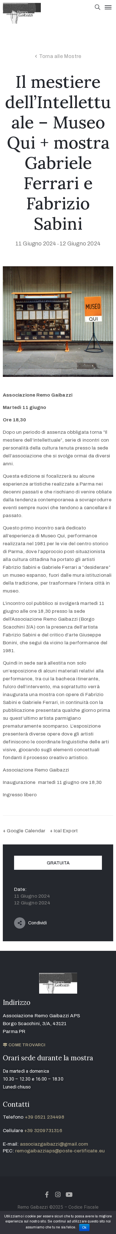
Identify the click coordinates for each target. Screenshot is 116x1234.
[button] (24, 1045)
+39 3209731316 (43, 1130)
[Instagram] (58, 1195)
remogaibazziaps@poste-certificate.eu (60, 1150)
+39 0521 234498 (44, 1117)
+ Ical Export (64, 830)
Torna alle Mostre (60, 56)
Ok (84, 1227)
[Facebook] (47, 1195)
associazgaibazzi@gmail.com (54, 1144)
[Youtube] (69, 1195)
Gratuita (58, 862)
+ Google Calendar (24, 830)
